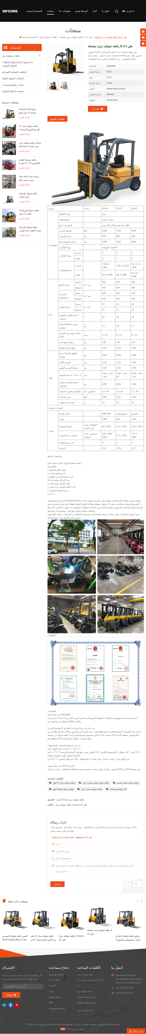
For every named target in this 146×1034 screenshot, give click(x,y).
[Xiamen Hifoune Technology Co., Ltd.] (10, 11)
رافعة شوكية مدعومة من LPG (90, 979)
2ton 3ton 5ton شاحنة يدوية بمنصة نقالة (29, 178)
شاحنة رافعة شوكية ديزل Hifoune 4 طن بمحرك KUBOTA (30, 144)
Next (141, 900)
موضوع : (72, 837)
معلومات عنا (65, 10)
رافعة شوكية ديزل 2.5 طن (64, 782)
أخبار (94, 10)
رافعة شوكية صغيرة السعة (128, 782)
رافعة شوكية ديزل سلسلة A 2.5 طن (72, 837)
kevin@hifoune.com (124, 992)
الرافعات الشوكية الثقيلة (13, 78)
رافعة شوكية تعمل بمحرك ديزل (96, 782)
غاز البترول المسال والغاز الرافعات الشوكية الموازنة (17, 64)
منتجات (50, 10)
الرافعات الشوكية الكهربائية (14, 72)
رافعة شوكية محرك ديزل (91, 789)
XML (51, 1002)
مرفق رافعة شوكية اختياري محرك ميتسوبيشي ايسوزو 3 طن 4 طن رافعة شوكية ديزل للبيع (100, 937)
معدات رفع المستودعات (13, 84)
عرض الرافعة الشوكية (87, 996)
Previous (137, 900)
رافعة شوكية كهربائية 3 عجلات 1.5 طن (29, 212)
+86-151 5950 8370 (124, 987)
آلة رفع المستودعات (118, 789)
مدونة (51, 991)
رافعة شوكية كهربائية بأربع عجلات (28, 195)
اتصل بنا (105, 10)
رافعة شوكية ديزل (85, 974)
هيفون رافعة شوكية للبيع (63, 789)
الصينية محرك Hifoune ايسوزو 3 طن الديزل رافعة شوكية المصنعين (127, 937)
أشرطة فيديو (81, 10)
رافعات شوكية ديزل (48, 37)
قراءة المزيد (24, 117)
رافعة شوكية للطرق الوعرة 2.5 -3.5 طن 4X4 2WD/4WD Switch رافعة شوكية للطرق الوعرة (30, 161)
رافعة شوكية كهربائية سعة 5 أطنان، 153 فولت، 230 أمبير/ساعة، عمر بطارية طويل (30, 229)
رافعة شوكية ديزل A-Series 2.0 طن (71, 804)
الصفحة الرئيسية (34, 10)
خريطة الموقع (55, 996)
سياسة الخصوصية (57, 1008)
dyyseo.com (113, 1024)
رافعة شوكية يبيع (84, 991)
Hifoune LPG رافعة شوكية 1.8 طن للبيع (27, 111)
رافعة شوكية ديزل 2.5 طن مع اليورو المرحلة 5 (29, 127)
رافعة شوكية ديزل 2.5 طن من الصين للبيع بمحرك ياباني (15, 937)
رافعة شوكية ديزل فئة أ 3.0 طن (70, 799)
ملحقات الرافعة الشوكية (13, 91)
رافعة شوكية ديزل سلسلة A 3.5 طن (71, 932)
